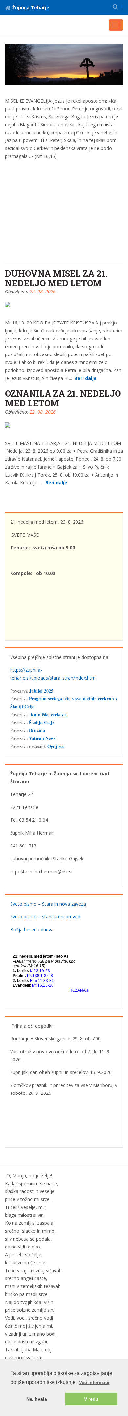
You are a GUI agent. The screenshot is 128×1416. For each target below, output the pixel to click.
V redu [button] (91, 1398)
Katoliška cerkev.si (49, 714)
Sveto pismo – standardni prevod (45, 916)
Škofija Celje (41, 722)
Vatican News (42, 738)
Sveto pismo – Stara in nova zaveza (48, 904)
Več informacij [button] (95, 1382)
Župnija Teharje (30, 7)
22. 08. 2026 (43, 291)
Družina (37, 730)
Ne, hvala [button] (36, 1398)
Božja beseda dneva (31, 929)
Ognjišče (55, 746)
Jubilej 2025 (41, 690)
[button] (115, 6)
